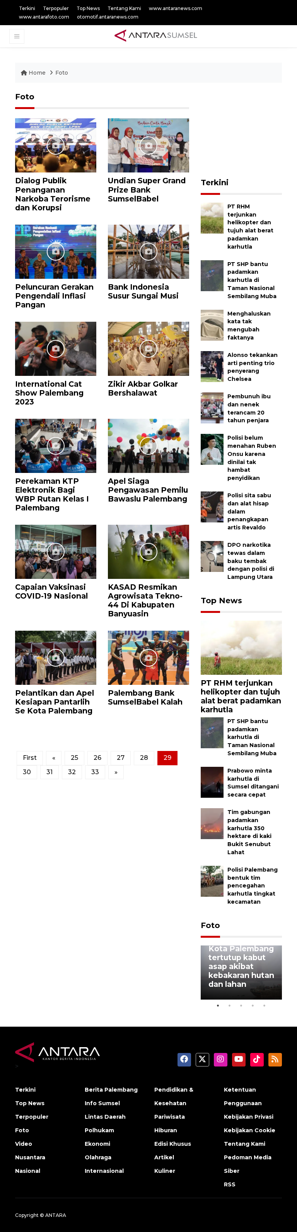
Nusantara (30, 1157)
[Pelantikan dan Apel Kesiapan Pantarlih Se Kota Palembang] (55, 657)
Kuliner (164, 1170)
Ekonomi (97, 1143)
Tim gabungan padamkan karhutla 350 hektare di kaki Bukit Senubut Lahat (249, 832)
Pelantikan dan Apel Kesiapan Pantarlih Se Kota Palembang (54, 701)
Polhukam (99, 1130)
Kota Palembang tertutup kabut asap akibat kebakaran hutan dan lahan (241, 966)
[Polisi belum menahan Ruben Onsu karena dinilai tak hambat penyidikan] (212, 448)
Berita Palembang (111, 1089)
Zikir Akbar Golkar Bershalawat (143, 388)
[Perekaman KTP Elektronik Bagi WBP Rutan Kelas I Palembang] (55, 445)
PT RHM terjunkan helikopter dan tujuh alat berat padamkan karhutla (241, 696)
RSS (230, 1184)
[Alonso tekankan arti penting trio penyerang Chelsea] (212, 366)
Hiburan (165, 1130)
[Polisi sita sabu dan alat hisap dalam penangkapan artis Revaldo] (212, 506)
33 (95, 772)
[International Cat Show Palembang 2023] (55, 348)
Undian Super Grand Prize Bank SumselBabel (147, 189)
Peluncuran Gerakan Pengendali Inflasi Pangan (54, 295)
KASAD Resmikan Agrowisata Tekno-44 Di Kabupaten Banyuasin (145, 600)
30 (27, 772)
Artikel (164, 1157)
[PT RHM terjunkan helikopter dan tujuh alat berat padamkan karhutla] (212, 217)
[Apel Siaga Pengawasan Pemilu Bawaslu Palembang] (148, 445)
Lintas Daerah (105, 1116)
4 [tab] (253, 1005)
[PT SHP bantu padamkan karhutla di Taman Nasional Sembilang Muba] (212, 275)
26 (97, 757)
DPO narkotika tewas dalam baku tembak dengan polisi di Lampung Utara (250, 560)
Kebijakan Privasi (248, 1116)
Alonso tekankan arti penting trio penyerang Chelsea (252, 367)
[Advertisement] (249, 130)
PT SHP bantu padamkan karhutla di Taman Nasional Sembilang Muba (252, 280)
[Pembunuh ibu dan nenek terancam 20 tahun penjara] (212, 407)
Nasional (27, 1170)
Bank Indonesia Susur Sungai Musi (143, 291)
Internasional (104, 1170)
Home (37, 72)
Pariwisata (169, 1116)
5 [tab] (264, 1005)
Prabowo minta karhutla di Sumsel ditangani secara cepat (253, 782)
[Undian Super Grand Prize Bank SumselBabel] (148, 145)
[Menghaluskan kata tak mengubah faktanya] (212, 324)
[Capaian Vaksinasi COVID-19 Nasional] (55, 551)
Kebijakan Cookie (249, 1130)
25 (74, 757)
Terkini (27, 8)
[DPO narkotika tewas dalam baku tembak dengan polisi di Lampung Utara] (212, 556)
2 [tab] (230, 1005)
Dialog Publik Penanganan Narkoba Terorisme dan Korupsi (52, 194)
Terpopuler (56, 8)
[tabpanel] (241, 972)
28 (144, 757)
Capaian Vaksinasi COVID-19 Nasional (51, 591)
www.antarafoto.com (44, 17)
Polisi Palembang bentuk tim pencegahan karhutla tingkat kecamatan (252, 885)
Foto (61, 72)
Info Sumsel (102, 1103)
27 (121, 757)
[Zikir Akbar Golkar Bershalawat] (148, 348)
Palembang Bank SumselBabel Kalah (145, 697)
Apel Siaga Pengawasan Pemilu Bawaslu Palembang (148, 489)
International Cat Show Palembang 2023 (49, 392)
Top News (88, 8)
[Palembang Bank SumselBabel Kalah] (148, 657)
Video (23, 1143)
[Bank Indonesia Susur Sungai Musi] (148, 251)
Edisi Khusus (172, 1143)
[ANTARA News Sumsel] (155, 36)
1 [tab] (218, 1005)
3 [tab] (241, 1005)
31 (49, 772)
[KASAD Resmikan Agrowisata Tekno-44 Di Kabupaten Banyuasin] (148, 551)
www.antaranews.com (175, 8)
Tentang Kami (124, 8)
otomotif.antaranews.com (107, 17)
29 (167, 757)
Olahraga (98, 1157)
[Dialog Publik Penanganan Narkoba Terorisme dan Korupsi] (55, 145)
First (30, 757)
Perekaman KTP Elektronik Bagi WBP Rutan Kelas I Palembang (52, 494)
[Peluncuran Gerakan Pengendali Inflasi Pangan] (55, 251)
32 (72, 772)
